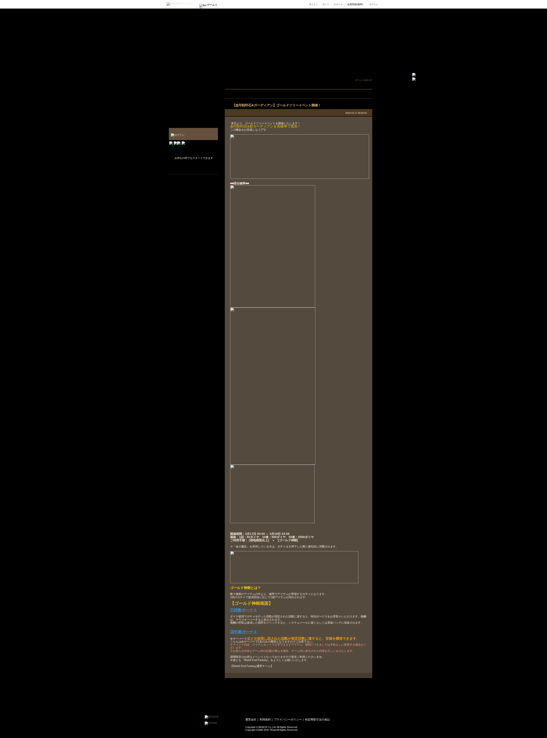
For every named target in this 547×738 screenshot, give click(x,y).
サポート (338, 4)
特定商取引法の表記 (317, 719)
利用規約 (265, 719)
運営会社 (250, 719)
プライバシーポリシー (288, 719)
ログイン (373, 4)
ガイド (325, 4)
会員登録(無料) (355, 4)
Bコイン (313, 4)
